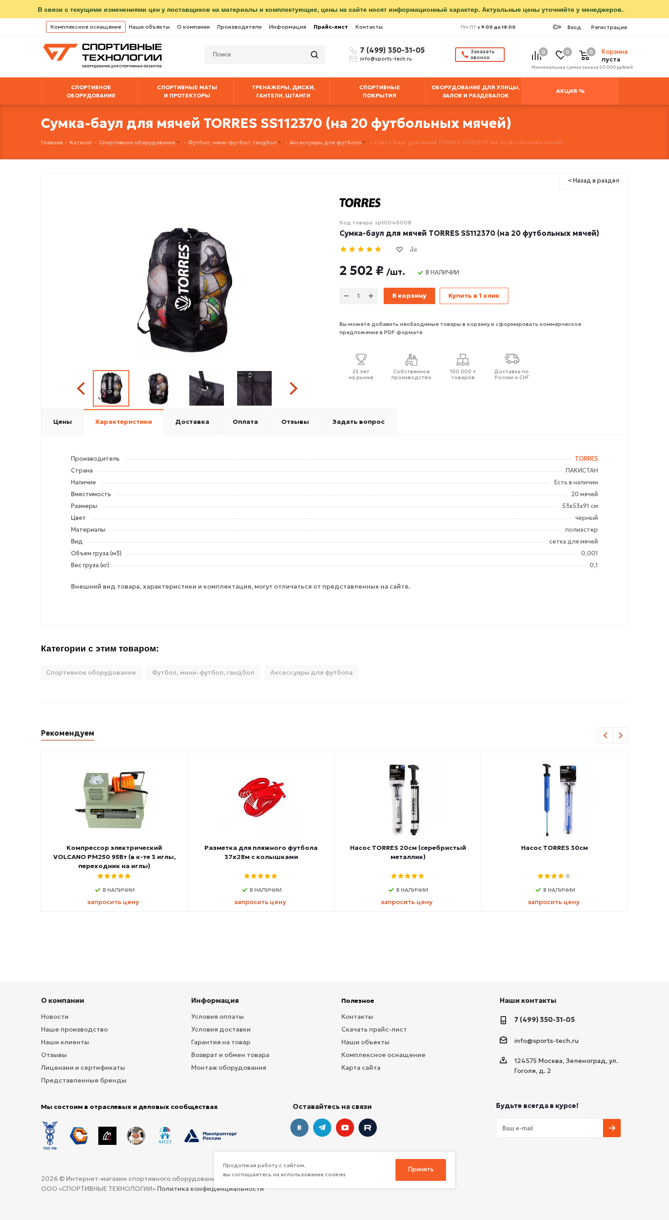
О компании (193, 26)
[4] (369, 250)
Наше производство (74, 1029)
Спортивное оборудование (91, 672)
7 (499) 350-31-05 (391, 50)
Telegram (322, 1127)
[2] (352, 250)
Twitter (368, 1127)
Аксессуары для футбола (311, 672)
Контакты (369, 26)
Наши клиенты (65, 1042)
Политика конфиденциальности (210, 1188)
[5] (378, 250)
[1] (343, 250)
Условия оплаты (217, 1016)
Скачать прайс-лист (374, 1029)
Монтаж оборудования (228, 1067)
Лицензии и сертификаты (83, 1067)
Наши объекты (149, 26)
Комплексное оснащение (86, 26)
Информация (287, 26)
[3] (361, 250)
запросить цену (113, 902)
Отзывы (54, 1055)
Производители (239, 26)
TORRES (586, 459)
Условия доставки (221, 1029)
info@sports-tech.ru (386, 59)
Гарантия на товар (220, 1042)
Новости (55, 1016)
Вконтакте (299, 1127)
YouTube (345, 1127)
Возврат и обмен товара (230, 1055)
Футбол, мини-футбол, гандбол (203, 672)
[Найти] (315, 55)
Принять (421, 1169)
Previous (82, 388)
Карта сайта (360, 1067)
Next (293, 388)
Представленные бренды (84, 1080)
